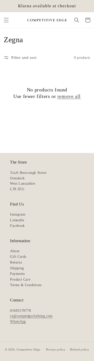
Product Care (20, 279)
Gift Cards (18, 257)
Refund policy (79, 349)
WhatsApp (18, 321)
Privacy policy (55, 349)
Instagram (17, 214)
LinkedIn (17, 220)
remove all (69, 96)
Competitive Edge (28, 349)
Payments (17, 274)
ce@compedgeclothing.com (31, 316)
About (15, 251)
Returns (16, 262)
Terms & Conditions (26, 285)
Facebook (17, 226)
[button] (6, 20)
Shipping (17, 268)
